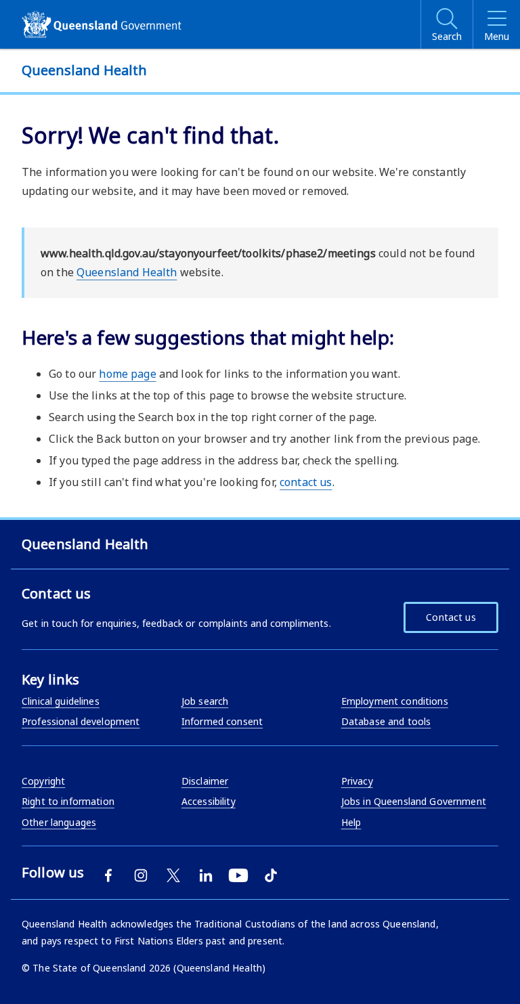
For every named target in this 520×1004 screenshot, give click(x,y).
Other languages (59, 822)
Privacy (357, 780)
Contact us (450, 617)
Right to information (68, 801)
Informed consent (222, 721)
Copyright (43, 780)
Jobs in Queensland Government (413, 801)
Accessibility (208, 801)
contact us (306, 482)
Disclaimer (204, 780)
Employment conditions (394, 701)
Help (351, 822)
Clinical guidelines (61, 701)
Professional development (80, 721)
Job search (204, 701)
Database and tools (386, 721)
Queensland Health (127, 272)
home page (127, 373)
